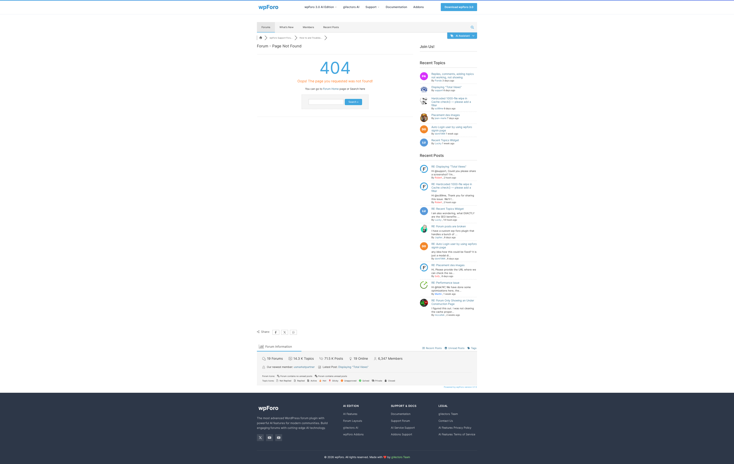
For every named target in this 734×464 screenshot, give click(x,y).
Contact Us (445, 420)
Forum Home (331, 88)
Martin (438, 293)
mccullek (440, 314)
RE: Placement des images (447, 265)
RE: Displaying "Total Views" (448, 166)
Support (371, 7)
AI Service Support (403, 427)
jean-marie (441, 118)
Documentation (396, 7)
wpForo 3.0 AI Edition (319, 7)
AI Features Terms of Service (456, 434)
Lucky (438, 143)
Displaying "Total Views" (446, 87)
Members (308, 27)
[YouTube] (269, 437)
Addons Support (401, 434)
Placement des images (445, 115)
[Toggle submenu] (336, 7)
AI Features (350, 413)
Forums (265, 27)
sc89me (439, 108)
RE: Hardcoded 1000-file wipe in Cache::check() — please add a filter (451, 187)
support (439, 90)
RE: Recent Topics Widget (447, 208)
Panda (438, 80)
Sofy (437, 276)
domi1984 (440, 133)
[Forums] (260, 37)
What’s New (286, 27)
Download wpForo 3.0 (459, 7)
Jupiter (438, 237)
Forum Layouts (352, 420)
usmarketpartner (304, 366)
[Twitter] (260, 437)
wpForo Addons (353, 434)
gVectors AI (351, 7)
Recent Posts (331, 27)
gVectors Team (448, 413)
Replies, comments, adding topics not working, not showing (452, 75)
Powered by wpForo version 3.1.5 (460, 387)
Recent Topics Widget (445, 140)
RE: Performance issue (445, 282)
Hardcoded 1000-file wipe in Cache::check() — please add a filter (451, 102)
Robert (438, 177)
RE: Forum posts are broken (448, 226)
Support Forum (400, 420)
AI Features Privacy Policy (454, 427)
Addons (418, 7)
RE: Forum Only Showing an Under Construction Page (452, 302)
